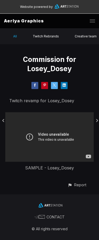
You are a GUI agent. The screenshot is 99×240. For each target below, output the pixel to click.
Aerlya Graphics (24, 20)
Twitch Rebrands (46, 36)
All (15, 36)
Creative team (86, 36)
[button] (76, 184)
